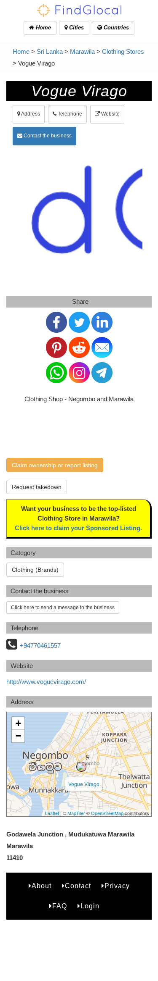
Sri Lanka (50, 51)
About (41, 885)
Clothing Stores (123, 51)
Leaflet (52, 813)
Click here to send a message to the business (63, 607)
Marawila (82, 51)
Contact (78, 885)
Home (42, 27)
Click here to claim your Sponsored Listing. (78, 527)
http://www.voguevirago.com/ (46, 681)
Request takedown (37, 487)
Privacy (117, 885)
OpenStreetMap (107, 813)
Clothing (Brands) (35, 569)
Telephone (69, 114)
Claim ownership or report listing (55, 465)
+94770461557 (40, 645)
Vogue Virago (83, 783)
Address (30, 114)
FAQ (59, 906)
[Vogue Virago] (81, 767)
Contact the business (47, 136)
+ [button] (18, 723)
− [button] (18, 736)
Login (89, 906)
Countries (115, 27)
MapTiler (76, 813)
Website (110, 114)
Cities (75, 27)
